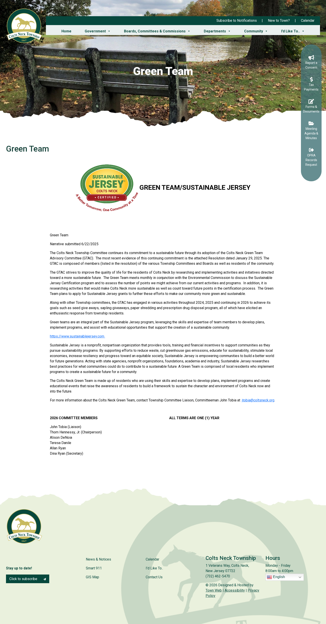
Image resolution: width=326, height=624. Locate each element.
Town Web (214, 590)
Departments (215, 31)
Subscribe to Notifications (236, 20)
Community (253, 31)
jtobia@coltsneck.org (258, 400)
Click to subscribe (23, 579)
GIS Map (92, 577)
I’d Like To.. (290, 31)
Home (66, 31)
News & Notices (98, 559)
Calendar (307, 20)
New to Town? (279, 20)
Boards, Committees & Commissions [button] (155, 31)
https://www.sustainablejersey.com (77, 336)
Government (95, 31)
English (278, 577)
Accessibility (235, 590)
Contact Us (154, 577)
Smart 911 (94, 568)
